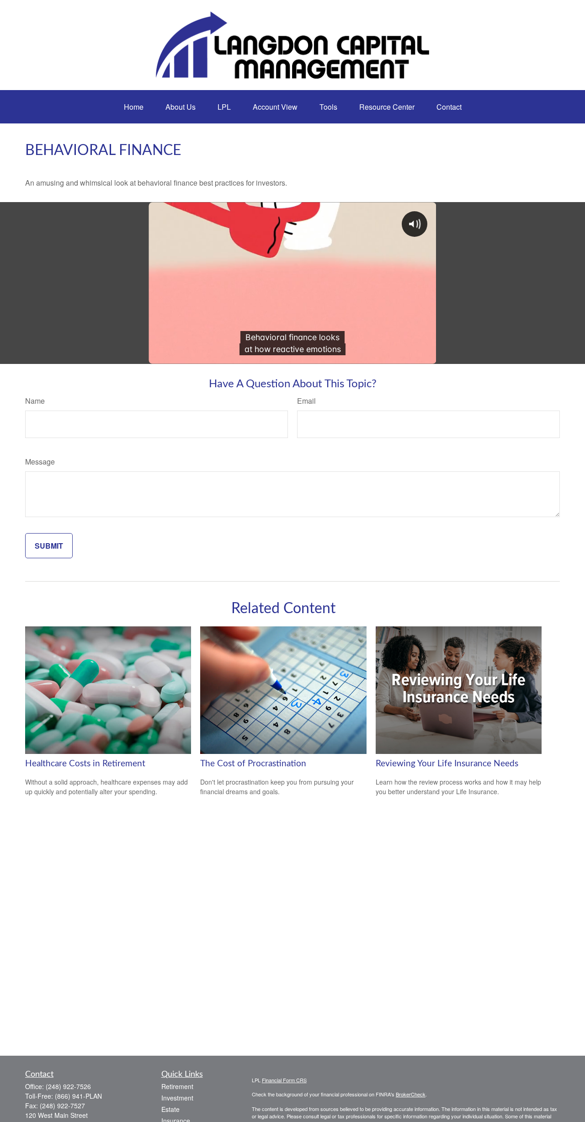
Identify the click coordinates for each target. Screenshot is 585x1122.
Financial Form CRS (284, 1080)
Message (40, 461)
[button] (133, 106)
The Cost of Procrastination (253, 763)
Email (306, 400)
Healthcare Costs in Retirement (85, 763)
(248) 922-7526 (68, 1086)
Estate (170, 1109)
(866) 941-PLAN (78, 1096)
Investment (177, 1097)
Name (35, 400)
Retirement (177, 1086)
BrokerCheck (410, 1094)
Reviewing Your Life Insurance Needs (447, 763)
